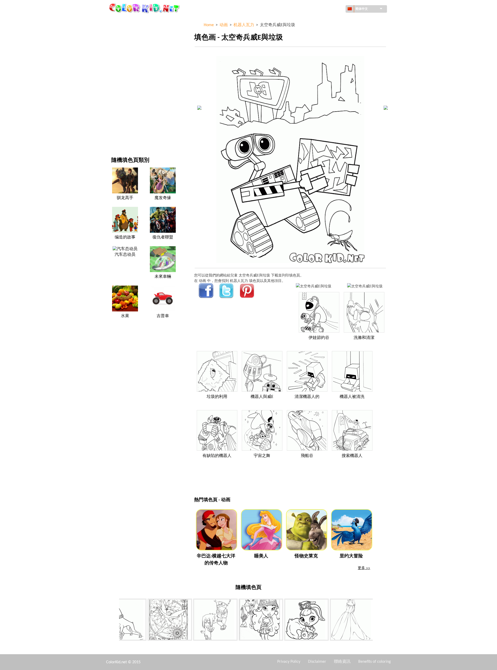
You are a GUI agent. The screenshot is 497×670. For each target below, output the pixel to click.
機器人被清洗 (352, 397)
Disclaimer (317, 662)
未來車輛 (163, 277)
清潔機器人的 (307, 397)
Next (376, 620)
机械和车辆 (120, 21)
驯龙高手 (125, 198)
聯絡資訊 (342, 662)
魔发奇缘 (163, 198)
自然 (115, 137)
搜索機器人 (352, 456)
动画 (115, 63)
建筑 (115, 42)
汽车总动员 (125, 255)
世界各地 (118, 31)
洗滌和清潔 (364, 338)
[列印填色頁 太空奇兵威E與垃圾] (313, 286)
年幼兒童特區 (122, 105)
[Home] (145, 8)
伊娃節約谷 (319, 338)
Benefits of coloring (374, 662)
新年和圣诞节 (122, 116)
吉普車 (163, 316)
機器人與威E (262, 397)
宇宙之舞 (262, 456)
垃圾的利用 (217, 397)
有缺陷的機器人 (216, 456)
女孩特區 (118, 74)
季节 (115, 84)
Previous (115, 620)
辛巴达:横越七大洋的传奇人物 (216, 560)
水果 (125, 316)
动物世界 (118, 52)
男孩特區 (118, 95)
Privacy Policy (288, 662)
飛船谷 (307, 456)
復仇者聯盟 (162, 237)
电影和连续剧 (122, 127)
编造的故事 (125, 237)
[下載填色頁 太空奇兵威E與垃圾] (365, 286)
